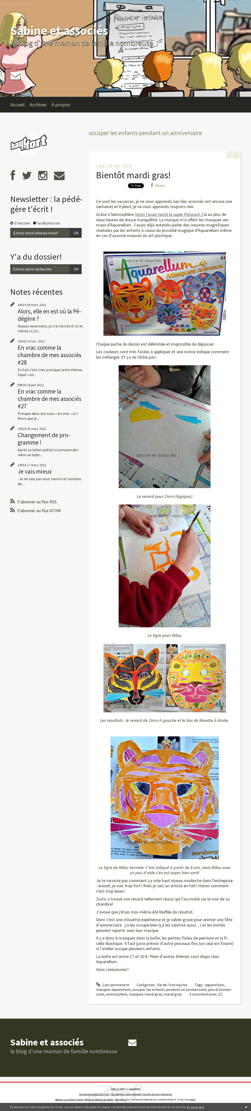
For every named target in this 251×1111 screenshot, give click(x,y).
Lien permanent (115, 984)
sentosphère (116, 994)
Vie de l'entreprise (172, 984)
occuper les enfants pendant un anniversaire (169, 989)
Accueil (17, 104)
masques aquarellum (113, 989)
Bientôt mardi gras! (133, 175)
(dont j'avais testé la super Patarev (166, 214)
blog (192, 1099)
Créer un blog (118, 1088)
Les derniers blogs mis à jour (94, 1094)
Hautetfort (134, 1088)
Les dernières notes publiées (126, 1094)
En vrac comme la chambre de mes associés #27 (49, 398)
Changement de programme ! (44, 438)
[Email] (15, 75)
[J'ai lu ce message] (246, 1107)
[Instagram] (42, 175)
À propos (60, 104)
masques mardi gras (145, 994)
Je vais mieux (35, 471)
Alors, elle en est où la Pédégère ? (49, 315)
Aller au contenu (16, 4)
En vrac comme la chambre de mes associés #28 (49, 355)
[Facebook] (13, 175)
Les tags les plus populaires (157, 1094)
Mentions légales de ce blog (99, 1099)
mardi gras (173, 994)
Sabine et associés (59, 30)
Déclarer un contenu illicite (69, 1099)
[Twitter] (27, 175)
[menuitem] (20, 105)
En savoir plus (195, 1107)
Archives (38, 104)
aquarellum (214, 984)
